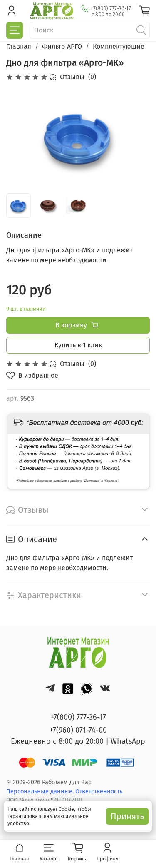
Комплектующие (118, 46)
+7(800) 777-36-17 (111, 8)
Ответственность (98, 791)
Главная (18, 46)
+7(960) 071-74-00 (78, 730)
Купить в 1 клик (78, 345)
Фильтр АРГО (62, 46)
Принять (127, 816)
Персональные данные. (40, 791)
